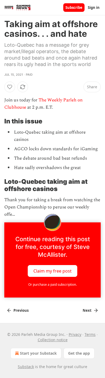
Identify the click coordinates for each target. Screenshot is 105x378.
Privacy (75, 334)
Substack (26, 366)
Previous (21, 310)
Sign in (94, 7)
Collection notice (53, 339)
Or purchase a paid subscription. (52, 284)
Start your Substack (38, 353)
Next (87, 310)
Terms (90, 334)
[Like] (9, 87)
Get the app (79, 353)
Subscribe (73, 7)
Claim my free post (52, 271)
